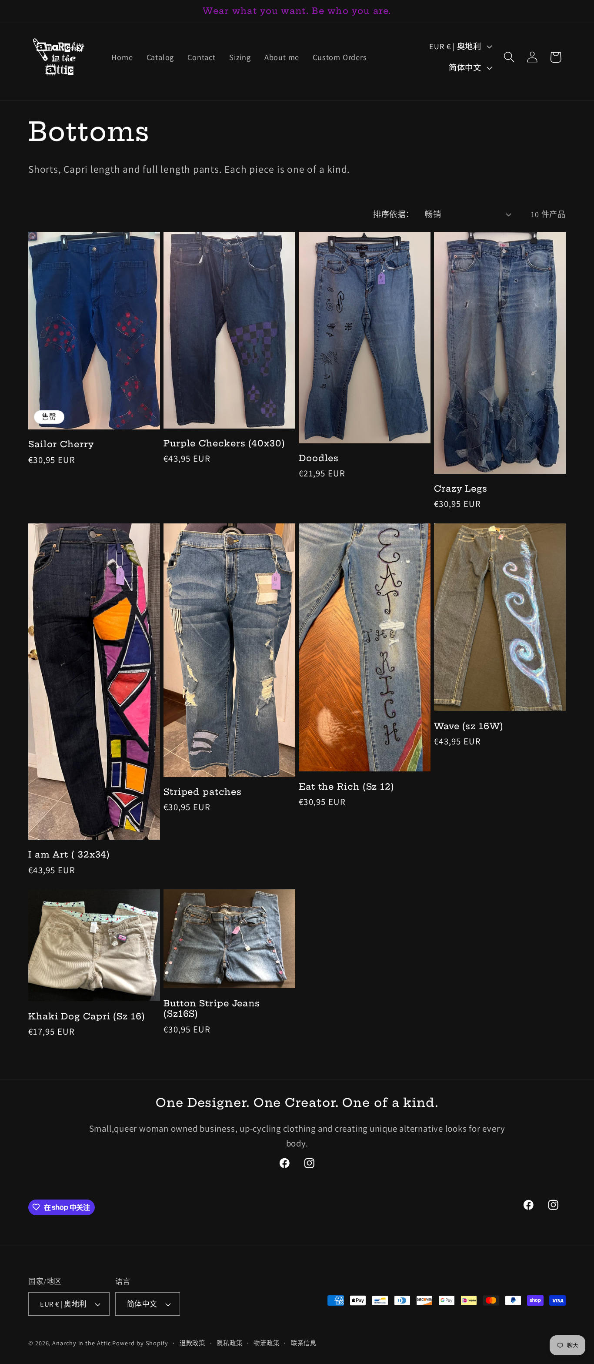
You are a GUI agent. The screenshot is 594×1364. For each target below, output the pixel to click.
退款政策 (193, 1343)
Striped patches (203, 792)
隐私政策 (230, 1343)
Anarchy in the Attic (82, 1343)
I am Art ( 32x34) (69, 854)
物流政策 (267, 1343)
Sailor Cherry (61, 444)
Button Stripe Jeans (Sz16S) (212, 1008)
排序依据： (393, 214)
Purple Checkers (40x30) (224, 443)
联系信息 (304, 1343)
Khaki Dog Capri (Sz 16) (86, 1016)
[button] (509, 57)
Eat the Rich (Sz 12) (346, 786)
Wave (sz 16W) (469, 726)
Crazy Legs (460, 488)
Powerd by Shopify (140, 1343)
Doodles (319, 458)
